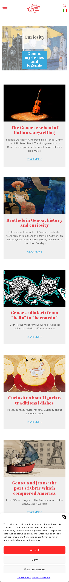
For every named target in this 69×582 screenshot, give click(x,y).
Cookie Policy (24, 577)
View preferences (34, 569)
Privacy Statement (41, 577)
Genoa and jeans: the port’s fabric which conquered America (34, 488)
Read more (34, 159)
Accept (34, 550)
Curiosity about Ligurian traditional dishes (34, 400)
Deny (34, 559)
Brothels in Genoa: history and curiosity (34, 222)
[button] (63, 517)
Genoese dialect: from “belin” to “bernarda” (34, 315)
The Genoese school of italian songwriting (34, 130)
